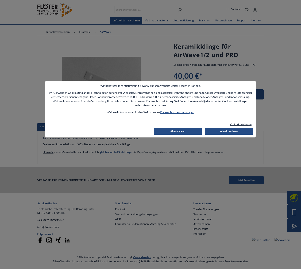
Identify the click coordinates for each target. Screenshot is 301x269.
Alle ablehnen (177, 131)
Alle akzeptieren (229, 131)
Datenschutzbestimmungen (177, 112)
